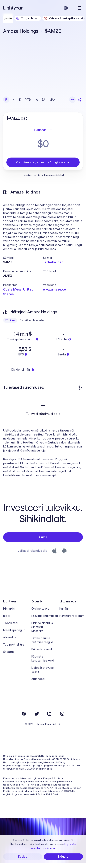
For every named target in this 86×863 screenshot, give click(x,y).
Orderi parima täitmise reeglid (42, 640)
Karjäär (64, 608)
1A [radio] (36, 99)
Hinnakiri (9, 608)
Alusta (43, 537)
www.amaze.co (54, 289)
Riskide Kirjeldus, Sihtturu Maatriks (42, 627)
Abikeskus (10, 637)
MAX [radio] (52, 99)
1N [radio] (13, 99)
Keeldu (22, 856)
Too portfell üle (13, 644)
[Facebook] (24, 714)
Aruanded (38, 679)
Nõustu (63, 856)
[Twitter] (37, 714)
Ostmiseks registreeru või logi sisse (40, 162)
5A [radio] (43, 99)
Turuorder (40, 130)
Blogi (6, 616)
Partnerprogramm (71, 616)
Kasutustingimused (43, 616)
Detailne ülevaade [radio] (31, 320)
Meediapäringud (14, 630)
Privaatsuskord (41, 649)
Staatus (8, 652)
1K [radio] (19, 99)
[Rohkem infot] (79, 387)
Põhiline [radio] (10, 320)
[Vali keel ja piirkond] (66, 8)
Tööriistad (10, 623)
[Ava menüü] (79, 8)
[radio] (72, 99)
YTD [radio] (28, 99)
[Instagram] (62, 714)
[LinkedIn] (49, 714)
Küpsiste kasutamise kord (42, 658)
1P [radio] (6, 99)
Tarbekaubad (53, 262)
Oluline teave (40, 608)
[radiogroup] (30, 99)
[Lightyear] (13, 8)
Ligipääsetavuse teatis (42, 670)
